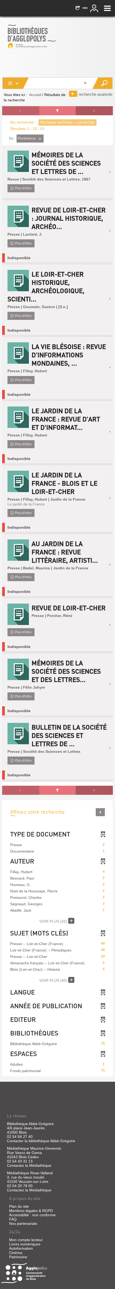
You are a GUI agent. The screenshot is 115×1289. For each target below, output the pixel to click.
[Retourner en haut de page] (100, 812)
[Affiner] (57, 110)
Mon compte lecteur (26, 1240)
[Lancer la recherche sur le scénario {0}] (102, 83)
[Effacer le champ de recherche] (85, 83)
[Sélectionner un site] (85, 8)
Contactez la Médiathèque (29, 1165)
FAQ (13, 1219)
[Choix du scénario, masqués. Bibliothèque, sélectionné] (16, 83)
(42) (53, 921)
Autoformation (21, 1248)
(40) (53, 980)
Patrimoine (18, 1257)
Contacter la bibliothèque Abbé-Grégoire (41, 1141)
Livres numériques (24, 1244)
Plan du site (19, 1206)
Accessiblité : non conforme (32, 1215)
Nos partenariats (23, 1223)
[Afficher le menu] (107, 8)
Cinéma (15, 1252)
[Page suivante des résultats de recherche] (94, 110)
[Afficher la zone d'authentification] (95, 8)
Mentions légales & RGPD (31, 1211)
